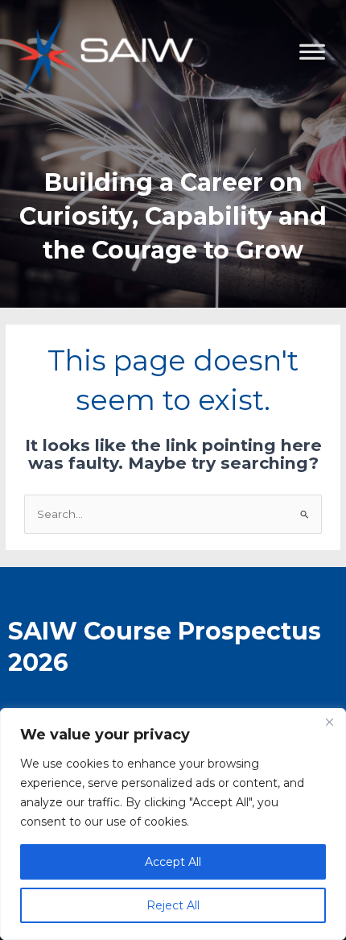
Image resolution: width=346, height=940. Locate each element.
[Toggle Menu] (325, 133)
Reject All (173, 905)
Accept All (173, 862)
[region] (173, 824)
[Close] (329, 721)
